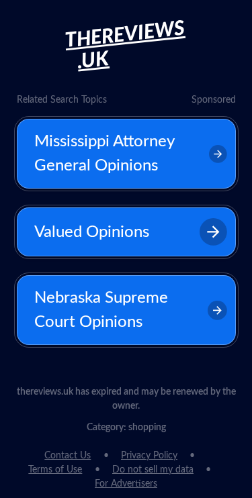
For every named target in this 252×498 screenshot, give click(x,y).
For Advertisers (126, 484)
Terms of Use (55, 470)
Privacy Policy (149, 455)
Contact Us (67, 455)
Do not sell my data (153, 470)
